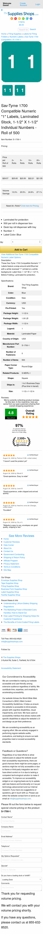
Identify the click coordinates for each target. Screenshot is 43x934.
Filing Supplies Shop (10, 586)
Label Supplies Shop (10, 591)
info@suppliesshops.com (12, 641)
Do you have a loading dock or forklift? (15, 875)
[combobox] (15, 29)
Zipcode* (4, 865)
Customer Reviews (12, 541)
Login (37, 4)
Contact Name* (7, 817)
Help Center (9, 545)
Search (33, 29)
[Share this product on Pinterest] (40, 139)
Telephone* (5, 846)
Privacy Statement (11, 563)
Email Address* (7, 836)
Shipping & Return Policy (14, 557)
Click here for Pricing (30, 205)
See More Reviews (21, 535)
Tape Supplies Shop (9, 583)
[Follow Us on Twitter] (36, 139)
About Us (7, 548)
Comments (5, 883)
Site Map (7, 569)
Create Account (23, 4)
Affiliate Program (11, 560)
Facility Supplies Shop (10, 594)
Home (3, 33)
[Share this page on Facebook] (32, 139)
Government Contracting (14, 554)
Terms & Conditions (12, 566)
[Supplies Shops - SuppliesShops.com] (21, 15)
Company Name (7, 826)
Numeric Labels (16, 36)
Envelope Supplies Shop (11, 580)
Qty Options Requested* (10, 856)
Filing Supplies (14, 33)
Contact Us (8, 551)
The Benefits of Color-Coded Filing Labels (21, 622)
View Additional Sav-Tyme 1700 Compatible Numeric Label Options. (19, 256)
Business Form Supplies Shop (14, 589)
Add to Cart (20, 249)
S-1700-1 (17, 39)
